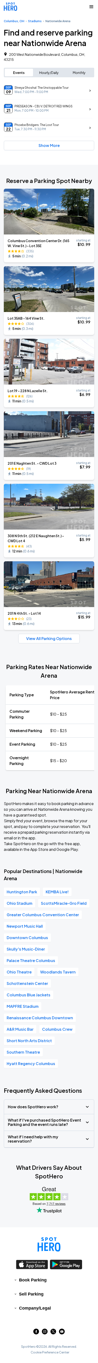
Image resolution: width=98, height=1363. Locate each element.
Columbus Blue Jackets (28, 994)
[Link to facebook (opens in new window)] (36, 1332)
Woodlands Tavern (58, 971)
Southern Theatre (23, 1052)
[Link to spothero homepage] (49, 1244)
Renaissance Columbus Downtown (40, 1017)
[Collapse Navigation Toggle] (91, 7)
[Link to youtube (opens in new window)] (62, 1332)
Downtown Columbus (27, 937)
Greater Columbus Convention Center (43, 914)
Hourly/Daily (49, 72)
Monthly (79, 72)
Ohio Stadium (19, 903)
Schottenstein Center (27, 983)
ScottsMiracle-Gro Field (64, 903)
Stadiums (35, 21)
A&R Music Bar (20, 1029)
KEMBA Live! (57, 891)
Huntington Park (22, 891)
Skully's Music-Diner (26, 949)
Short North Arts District (29, 1040)
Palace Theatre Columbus (31, 960)
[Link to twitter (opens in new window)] (53, 1332)
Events (18, 72)
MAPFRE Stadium (23, 1006)
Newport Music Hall (25, 926)
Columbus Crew (57, 1029)
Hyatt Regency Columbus (31, 1063)
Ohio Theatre (19, 971)
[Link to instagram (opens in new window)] (45, 1332)
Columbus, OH (14, 21)
